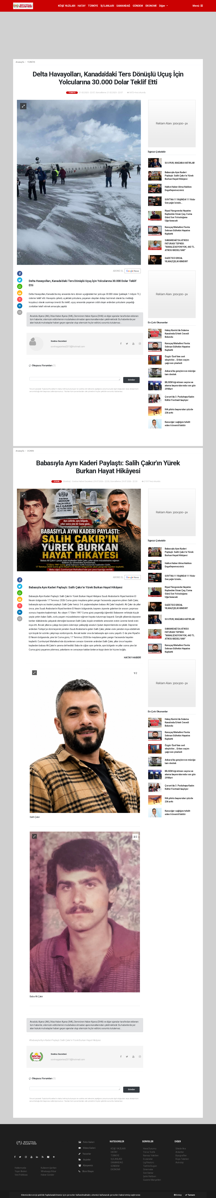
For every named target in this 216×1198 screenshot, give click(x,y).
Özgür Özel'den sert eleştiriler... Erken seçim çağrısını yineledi (177, 359)
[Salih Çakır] (85, 740)
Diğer (162, 5)
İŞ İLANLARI (107, 5)
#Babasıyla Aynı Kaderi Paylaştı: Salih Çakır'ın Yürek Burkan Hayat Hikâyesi (65, 1040)
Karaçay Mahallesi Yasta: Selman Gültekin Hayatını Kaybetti (177, 230)
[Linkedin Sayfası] (38, 1157)
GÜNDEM (138, 5)
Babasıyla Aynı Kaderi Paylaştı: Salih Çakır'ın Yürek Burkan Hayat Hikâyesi (179, 175)
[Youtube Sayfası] (33, 1157)
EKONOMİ (151, 5)
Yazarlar (86, 1154)
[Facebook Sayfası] (16, 1157)
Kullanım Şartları (48, 1168)
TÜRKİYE (93, 5)
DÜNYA (30, 451)
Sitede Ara (181, 1148)
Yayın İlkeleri (21, 1171)
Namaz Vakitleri (150, 1155)
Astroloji (179, 1162)
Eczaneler (148, 1159)
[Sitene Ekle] (55, 1157)
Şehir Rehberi (149, 1176)
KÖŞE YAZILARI (66, 5)
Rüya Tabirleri (182, 1159)
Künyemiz (88, 1165)
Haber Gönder (47, 1175)
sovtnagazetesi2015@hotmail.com (68, 346)
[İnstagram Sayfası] (27, 1157)
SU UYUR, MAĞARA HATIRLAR (180, 163)
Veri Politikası (21, 1175)
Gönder (131, 380)
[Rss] (44, 1157)
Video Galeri (88, 1148)
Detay (179, 1195)
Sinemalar (148, 1169)
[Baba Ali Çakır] (85, 912)
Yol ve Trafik (149, 1152)
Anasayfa (20, 62)
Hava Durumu (149, 1148)
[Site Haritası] (49, 1157)
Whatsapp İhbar (48, 1171)
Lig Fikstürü (148, 1162)
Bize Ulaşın (88, 1171)
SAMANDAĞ (123, 5)
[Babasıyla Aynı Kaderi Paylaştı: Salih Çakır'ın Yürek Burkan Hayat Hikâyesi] (79, 529)
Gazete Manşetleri (152, 1180)
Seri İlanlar (148, 1173)
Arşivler (87, 1159)
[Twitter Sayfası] (21, 1157)
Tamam (191, 1195)
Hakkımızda (20, 1168)
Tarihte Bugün (150, 1166)
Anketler (180, 1152)
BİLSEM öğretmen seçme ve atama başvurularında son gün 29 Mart (180, 385)
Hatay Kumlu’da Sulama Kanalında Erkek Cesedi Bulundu (177, 333)
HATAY (81, 5)
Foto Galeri (88, 1142)
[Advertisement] (108, 35)
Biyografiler (181, 1155)
